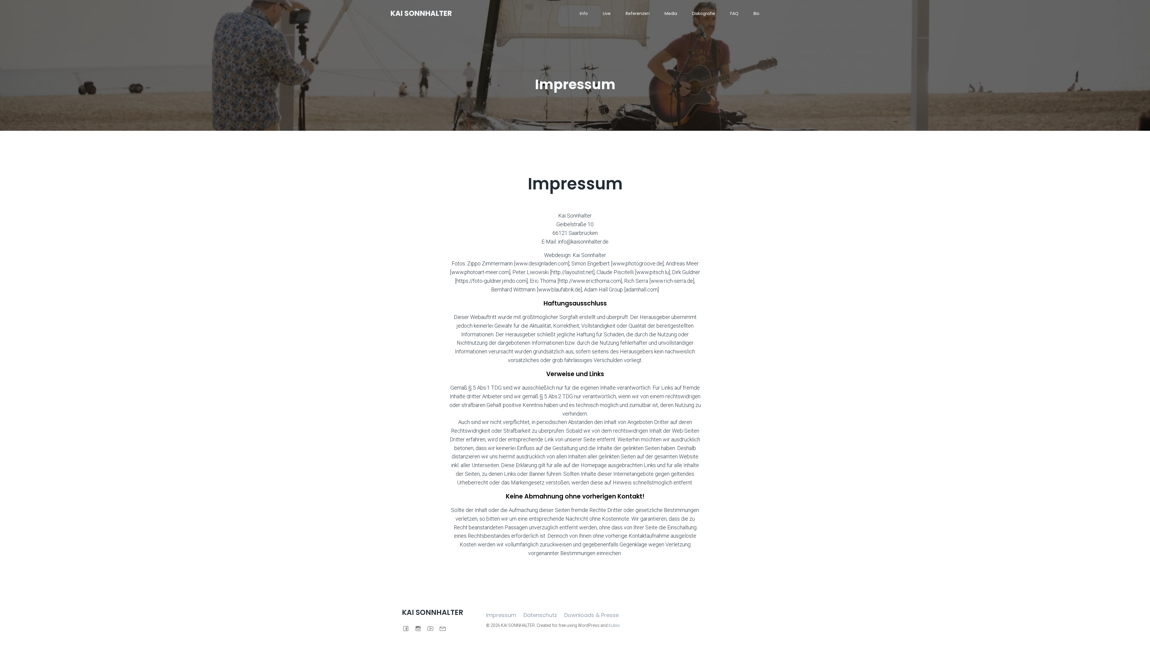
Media (671, 13)
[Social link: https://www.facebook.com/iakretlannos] (408, 628)
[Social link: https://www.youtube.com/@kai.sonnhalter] (432, 628)
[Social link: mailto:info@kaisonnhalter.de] (445, 628)
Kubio (614, 625)
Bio (756, 13)
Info (584, 13)
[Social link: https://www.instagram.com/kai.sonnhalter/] (420, 628)
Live (607, 13)
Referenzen (638, 13)
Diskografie (703, 13)
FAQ (734, 13)
